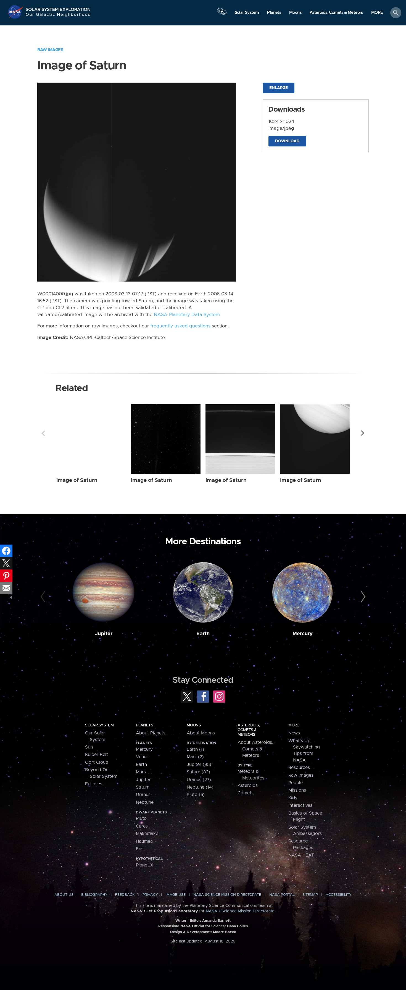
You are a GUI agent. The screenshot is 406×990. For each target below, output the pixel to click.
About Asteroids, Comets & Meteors (255, 749)
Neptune (145, 802)
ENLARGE (278, 88)
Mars (141, 772)
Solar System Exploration (58, 8)
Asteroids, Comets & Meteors (249, 730)
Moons (194, 725)
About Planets (150, 733)
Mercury (302, 633)
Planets (144, 725)
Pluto (141, 818)
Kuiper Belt (96, 754)
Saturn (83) (198, 772)
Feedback (125, 895)
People (295, 783)
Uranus (143, 794)
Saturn (142, 787)
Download (287, 141)
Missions (297, 790)
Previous (43, 433)
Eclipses (93, 784)
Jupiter (103, 633)
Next (363, 433)
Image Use (176, 895)
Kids (292, 798)
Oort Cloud (96, 762)
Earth (203, 633)
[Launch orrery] (221, 14)
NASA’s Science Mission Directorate (240, 911)
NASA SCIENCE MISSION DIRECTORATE (227, 895)
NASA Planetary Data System (187, 315)
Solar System (99, 725)
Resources (299, 767)
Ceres (142, 826)
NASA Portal (282, 895)
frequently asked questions (180, 326)
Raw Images (50, 50)
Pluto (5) (196, 794)
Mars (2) (195, 757)
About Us (63, 895)
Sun (89, 747)
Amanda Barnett (216, 921)
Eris (140, 849)
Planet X (144, 865)
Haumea (144, 841)
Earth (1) (195, 749)
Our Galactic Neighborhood (58, 16)
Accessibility (339, 895)
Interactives (300, 805)
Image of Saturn (76, 480)
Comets (246, 793)
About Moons (201, 733)
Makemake (147, 833)
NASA (16, 12)
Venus (142, 757)
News (294, 733)
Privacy (150, 895)
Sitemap (310, 895)
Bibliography (94, 895)
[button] (377, 13)
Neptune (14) (200, 787)
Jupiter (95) (199, 764)
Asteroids (248, 785)
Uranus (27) (199, 780)
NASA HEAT (301, 855)
